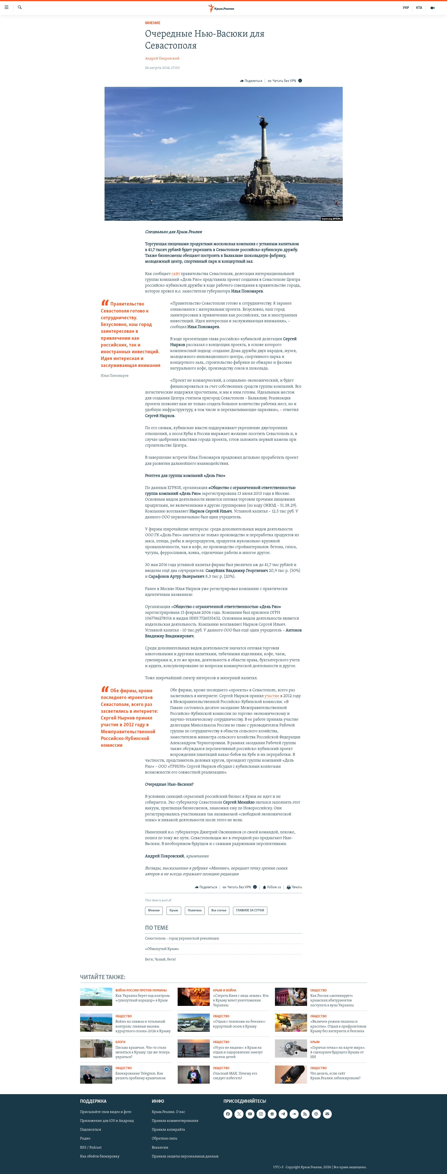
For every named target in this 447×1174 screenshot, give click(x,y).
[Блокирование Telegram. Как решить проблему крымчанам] (96, 1074)
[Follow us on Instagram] (261, 1114)
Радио (85, 1139)
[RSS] (305, 1114)
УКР (406, 8)
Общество (318, 990)
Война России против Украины (141, 990)
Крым (315, 1042)
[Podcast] (316, 1114)
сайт (176, 274)
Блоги (120, 1042)
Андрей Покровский (162, 59)
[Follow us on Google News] (272, 1114)
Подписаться (90, 1130)
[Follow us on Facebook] (228, 1114)
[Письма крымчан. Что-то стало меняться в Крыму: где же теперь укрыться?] (96, 1048)
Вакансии (160, 1148)
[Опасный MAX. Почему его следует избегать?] (194, 1074)
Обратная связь (164, 1139)
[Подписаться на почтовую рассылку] (327, 1114)
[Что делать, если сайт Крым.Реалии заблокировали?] (291, 1074)
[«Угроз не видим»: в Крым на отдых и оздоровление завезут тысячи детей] (194, 1048)
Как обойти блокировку (99, 1156)
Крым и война (224, 990)
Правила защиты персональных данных (185, 1156)
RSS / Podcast (91, 1148)
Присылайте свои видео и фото (105, 1112)
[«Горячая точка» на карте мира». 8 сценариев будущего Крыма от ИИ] (291, 1048)
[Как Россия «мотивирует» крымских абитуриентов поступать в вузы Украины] (291, 997)
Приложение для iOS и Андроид (107, 1121)
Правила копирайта (168, 1130)
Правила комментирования (175, 1121)
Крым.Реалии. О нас (168, 1112)
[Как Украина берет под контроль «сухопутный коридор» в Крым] (96, 997)
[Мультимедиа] (433, 8)
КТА (419, 8)
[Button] (251, 81)
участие (271, 696)
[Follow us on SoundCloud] (294, 1114)
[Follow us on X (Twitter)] (238, 1114)
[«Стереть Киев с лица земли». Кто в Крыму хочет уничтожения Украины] (194, 997)
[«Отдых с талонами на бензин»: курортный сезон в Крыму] (194, 1023)
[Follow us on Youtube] (250, 1114)
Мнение (152, 23)
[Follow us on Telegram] (283, 1114)
